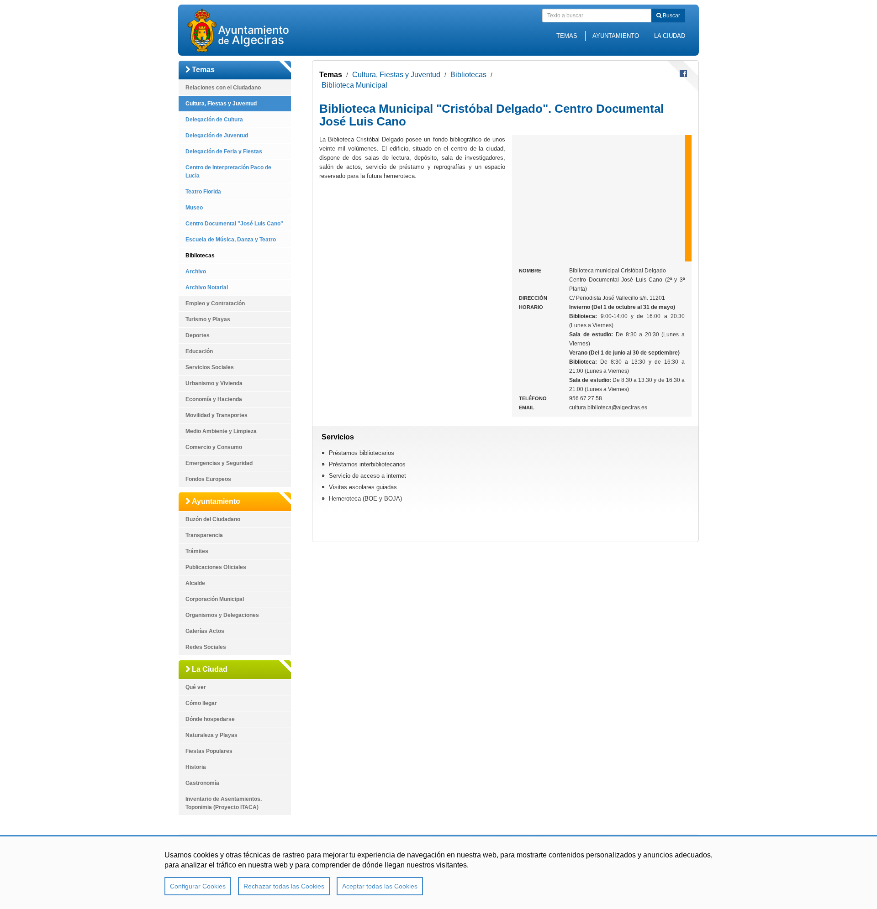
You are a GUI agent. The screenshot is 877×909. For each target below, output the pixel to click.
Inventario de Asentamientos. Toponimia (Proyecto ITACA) (223, 803)
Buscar (670, 15)
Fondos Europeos (208, 479)
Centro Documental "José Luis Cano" (234, 223)
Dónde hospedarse (210, 719)
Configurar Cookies (198, 886)
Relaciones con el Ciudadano (223, 87)
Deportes (197, 335)
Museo (194, 207)
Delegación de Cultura (214, 119)
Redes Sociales (205, 647)
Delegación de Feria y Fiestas (223, 151)
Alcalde (195, 583)
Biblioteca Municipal (354, 85)
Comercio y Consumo (213, 447)
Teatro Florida (203, 191)
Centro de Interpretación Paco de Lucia (228, 171)
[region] (438, 872)
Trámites (196, 551)
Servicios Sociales (209, 367)
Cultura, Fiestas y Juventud (221, 103)
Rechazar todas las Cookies (283, 886)
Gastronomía (202, 783)
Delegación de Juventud (216, 135)
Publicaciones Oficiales (215, 567)
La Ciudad (669, 35)
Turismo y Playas (207, 319)
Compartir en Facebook (683, 73)
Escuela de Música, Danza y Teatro (230, 239)
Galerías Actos (204, 631)
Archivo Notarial (206, 287)
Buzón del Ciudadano (212, 519)
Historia (195, 767)
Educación (199, 351)
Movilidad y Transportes (216, 415)
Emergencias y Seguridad (219, 463)
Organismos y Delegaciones (222, 615)
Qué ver (195, 687)
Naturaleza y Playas (211, 735)
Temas (566, 35)
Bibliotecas (200, 255)
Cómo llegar (201, 703)
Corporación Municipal (214, 599)
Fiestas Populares (208, 751)
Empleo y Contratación (215, 303)
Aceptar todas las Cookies (379, 886)
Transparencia (204, 535)
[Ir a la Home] (253, 30)
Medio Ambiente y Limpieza (221, 431)
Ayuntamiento (615, 35)
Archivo (195, 271)
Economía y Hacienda (213, 399)
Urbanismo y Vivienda (214, 383)
